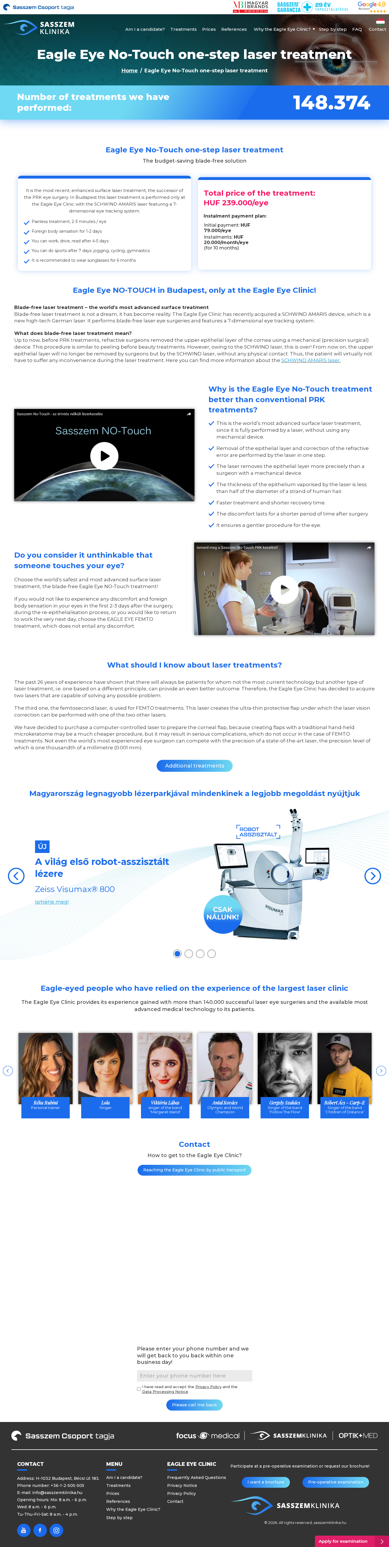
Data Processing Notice (165, 1391)
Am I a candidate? (145, 29)
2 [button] (189, 954)
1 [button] (177, 954)
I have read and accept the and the (190, 1389)
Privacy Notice (182, 1485)
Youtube (24, 1530)
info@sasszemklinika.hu (57, 1492)
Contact (377, 29)
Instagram (56, 1530)
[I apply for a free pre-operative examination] (352, 1541)
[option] (194, 875)
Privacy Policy (208, 1386)
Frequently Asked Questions (196, 1477)
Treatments (183, 29)
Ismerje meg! (52, 902)
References (234, 29)
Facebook (40, 1530)
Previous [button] (16, 876)
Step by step (333, 29)
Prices (209, 29)
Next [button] (372, 876)
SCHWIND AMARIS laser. (311, 360)
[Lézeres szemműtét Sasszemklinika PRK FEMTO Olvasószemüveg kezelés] (38, 27)
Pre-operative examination (335, 1482)
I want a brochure (265, 1482)
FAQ (357, 29)
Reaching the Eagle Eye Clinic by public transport (194, 1169)
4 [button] (211, 954)
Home (130, 70)
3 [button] (200, 954)
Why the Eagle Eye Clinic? (282, 29)
